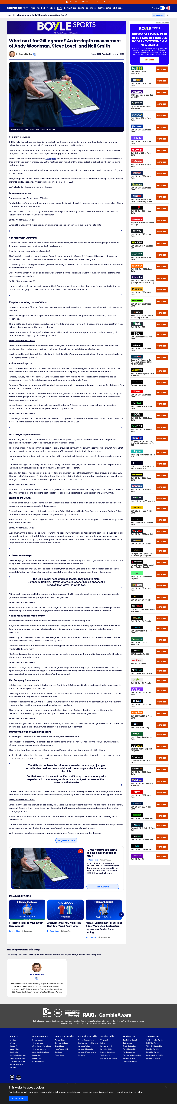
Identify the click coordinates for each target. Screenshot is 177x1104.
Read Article (158, 15)
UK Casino (118, 8)
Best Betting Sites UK (130, 1040)
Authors (12, 1043)
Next (121, 914)
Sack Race (91, 8)
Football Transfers (38, 1061)
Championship (37, 1043)
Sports (81, 8)
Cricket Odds (59, 1046)
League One (36, 1055)
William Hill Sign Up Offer (154, 1046)
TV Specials (104, 1040)
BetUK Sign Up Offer (152, 1049)
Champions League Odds (41, 1049)
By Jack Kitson (92, 860)
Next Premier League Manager (88, 1043)
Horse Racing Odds (61, 1049)
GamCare (112, 1021)
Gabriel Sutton (25, 54)
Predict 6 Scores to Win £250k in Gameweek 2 (26, 924)
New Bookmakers (129, 1052)
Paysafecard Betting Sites (132, 1055)
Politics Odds (104, 1043)
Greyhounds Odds (61, 1043)
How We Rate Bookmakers (18, 1055)
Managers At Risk (83, 1046)
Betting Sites (70, 8)
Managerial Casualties (86, 1049)
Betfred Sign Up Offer (153, 1052)
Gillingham (51, 158)
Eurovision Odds (105, 1049)
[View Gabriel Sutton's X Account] (34, 54)
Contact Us (13, 1046)
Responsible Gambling (17, 1058)
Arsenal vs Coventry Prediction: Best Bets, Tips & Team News (64, 924)
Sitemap (13, 1067)
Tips (33, 8)
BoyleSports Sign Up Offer (154, 1055)
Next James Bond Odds (108, 1058)
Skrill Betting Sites (129, 1058)
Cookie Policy (14, 1052)
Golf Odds (58, 1052)
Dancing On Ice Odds (107, 1052)
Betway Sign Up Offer (153, 1058)
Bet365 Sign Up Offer (152, 1043)
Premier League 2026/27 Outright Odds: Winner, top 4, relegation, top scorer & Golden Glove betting (104, 927)
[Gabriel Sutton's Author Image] (37, 967)
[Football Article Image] (47, 868)
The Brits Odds (105, 1055)
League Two (36, 1058)
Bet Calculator (104, 8)
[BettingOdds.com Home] (17, 8)
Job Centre (81, 1055)
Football (41, 8)
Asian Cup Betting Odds (40, 1052)
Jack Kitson (16, 931)
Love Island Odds (106, 1046)
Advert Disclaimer (162, 22)
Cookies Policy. (135, 1092)
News (59, 8)
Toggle (162, 8)
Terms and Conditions (17, 1061)
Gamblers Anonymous (136, 1021)
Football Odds (60, 1040)
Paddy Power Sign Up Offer (155, 1040)
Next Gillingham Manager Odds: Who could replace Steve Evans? (37, 15)
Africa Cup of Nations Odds (41, 1046)
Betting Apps (127, 1043)
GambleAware (122, 1021)
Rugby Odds (59, 1055)
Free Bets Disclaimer (16, 1064)
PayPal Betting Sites (129, 1049)
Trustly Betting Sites (129, 1046)
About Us (13, 1040)
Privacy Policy (14, 1049)
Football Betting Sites (130, 1061)
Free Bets (51, 8)
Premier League (37, 1040)
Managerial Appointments (87, 1052)
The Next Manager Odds (86, 1040)
